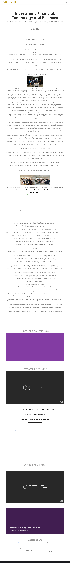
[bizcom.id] (9, 2)
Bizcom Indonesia (28, 561)
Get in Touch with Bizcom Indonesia (58, 2)
